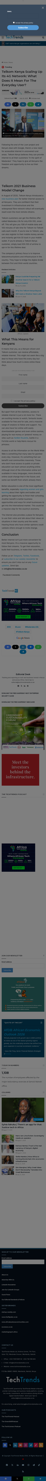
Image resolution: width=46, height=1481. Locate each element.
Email (9, 11)
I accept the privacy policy (24, 23)
